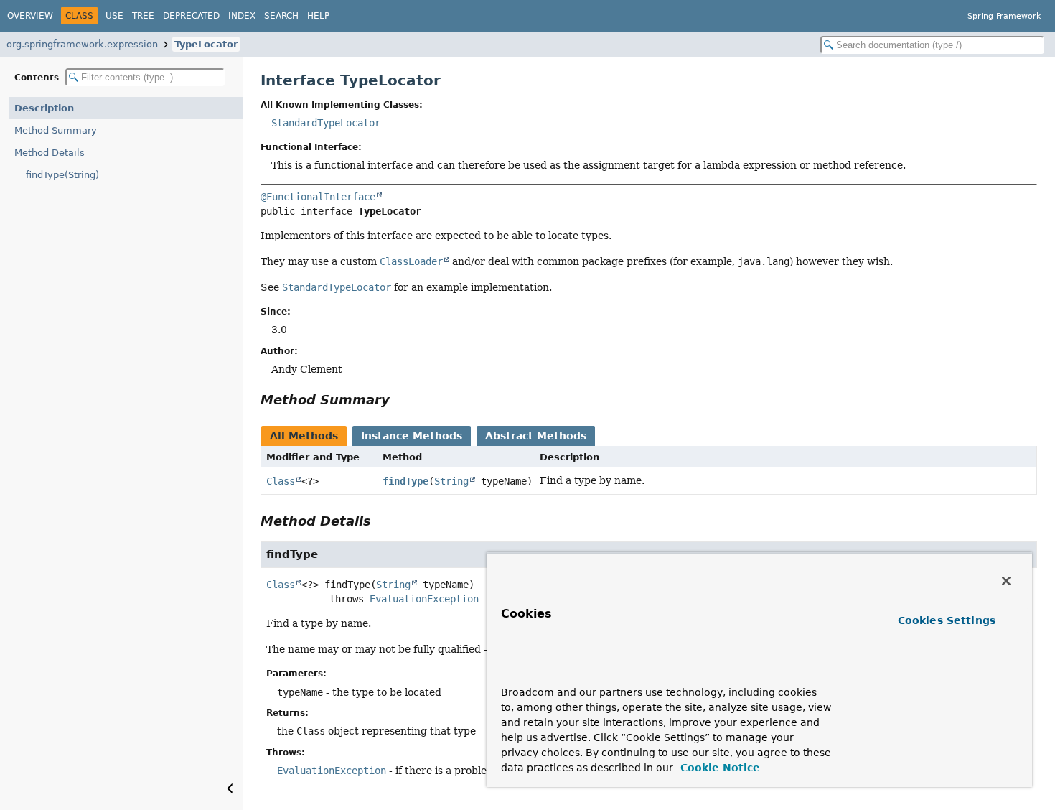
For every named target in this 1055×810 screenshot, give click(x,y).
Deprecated (191, 16)
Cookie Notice (718, 767)
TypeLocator (206, 44)
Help (318, 16)
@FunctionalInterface (318, 196)
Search (281, 16)
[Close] (1006, 581)
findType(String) (62, 174)
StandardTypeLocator (325, 123)
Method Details (49, 152)
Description (44, 108)
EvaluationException (424, 599)
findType (405, 481)
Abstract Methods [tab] (535, 436)
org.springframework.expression (82, 44)
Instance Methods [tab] (411, 436)
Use (114, 16)
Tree (143, 16)
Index (241, 16)
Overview (30, 16)
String (451, 481)
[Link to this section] (399, 399)
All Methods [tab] (304, 436)
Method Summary (55, 130)
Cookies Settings (946, 620)
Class (280, 481)
